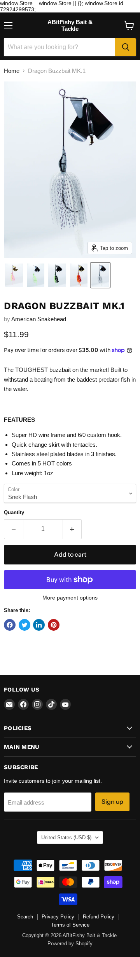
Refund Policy (98, 917)
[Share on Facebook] (10, 625)
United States (66, 837)
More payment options (70, 597)
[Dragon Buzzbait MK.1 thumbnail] (14, 275)
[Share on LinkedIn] (39, 625)
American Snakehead (38, 319)
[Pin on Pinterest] (54, 625)
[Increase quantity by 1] (72, 529)
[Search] (125, 47)
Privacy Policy (58, 917)
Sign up (112, 801)
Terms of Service (70, 925)
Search (25, 917)
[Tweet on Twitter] (24, 625)
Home (11, 70)
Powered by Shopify (70, 943)
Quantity (14, 512)
